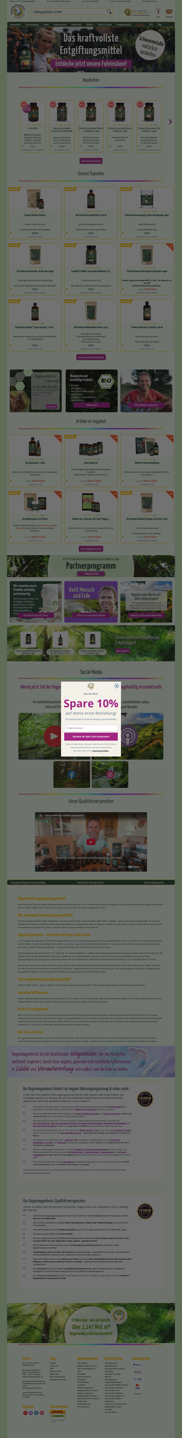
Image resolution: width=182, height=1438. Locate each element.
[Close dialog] (117, 686)
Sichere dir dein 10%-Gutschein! (91, 736)
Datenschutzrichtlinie (100, 751)
